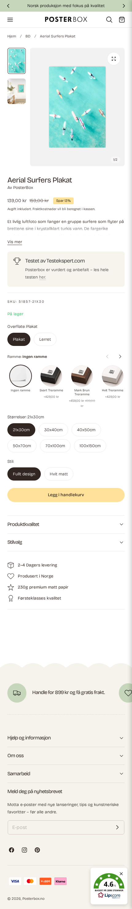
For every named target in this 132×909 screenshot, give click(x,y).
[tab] (16, 61)
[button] (9, 19)
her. (42, 277)
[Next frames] (120, 356)
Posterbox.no (33, 898)
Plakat (19, 339)
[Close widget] (121, 873)
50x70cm (22, 445)
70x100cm (55, 445)
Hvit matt (59, 474)
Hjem (11, 36)
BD (27, 36)
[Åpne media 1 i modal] (113, 58)
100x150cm (90, 445)
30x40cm (53, 429)
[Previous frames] (107, 356)
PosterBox (23, 187)
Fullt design (24, 474)
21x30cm (21, 429)
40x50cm (86, 429)
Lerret (45, 339)
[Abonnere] (117, 827)
